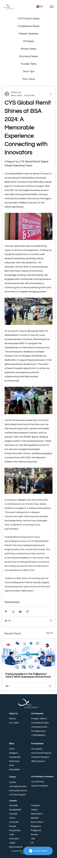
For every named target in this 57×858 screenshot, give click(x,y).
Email (12, 417)
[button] (49, 412)
